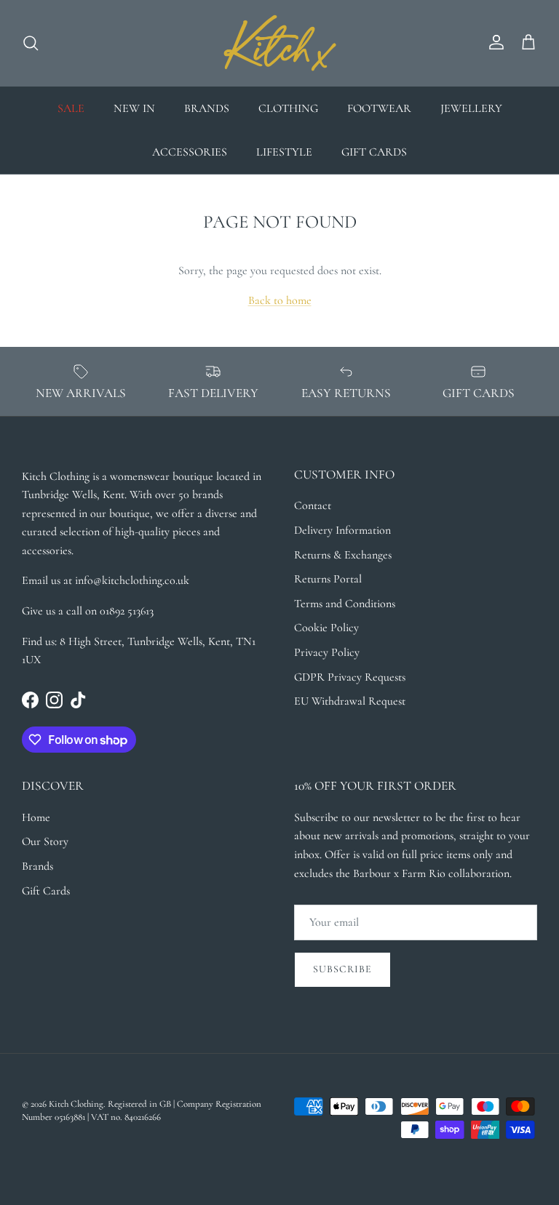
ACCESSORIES (189, 152)
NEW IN (134, 108)
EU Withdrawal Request (349, 701)
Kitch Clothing (76, 1104)
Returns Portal (328, 579)
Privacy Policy (327, 652)
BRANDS (206, 108)
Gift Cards (46, 891)
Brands (37, 866)
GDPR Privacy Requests (349, 677)
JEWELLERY (471, 108)
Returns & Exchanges (343, 555)
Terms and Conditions (344, 603)
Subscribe (342, 969)
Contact (312, 505)
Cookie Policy (326, 627)
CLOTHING (288, 108)
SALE (71, 108)
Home (36, 817)
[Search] (30, 43)
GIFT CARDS (374, 152)
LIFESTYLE (284, 152)
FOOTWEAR (379, 108)
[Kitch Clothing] (279, 43)
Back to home (280, 300)
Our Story (45, 841)
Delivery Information (342, 530)
